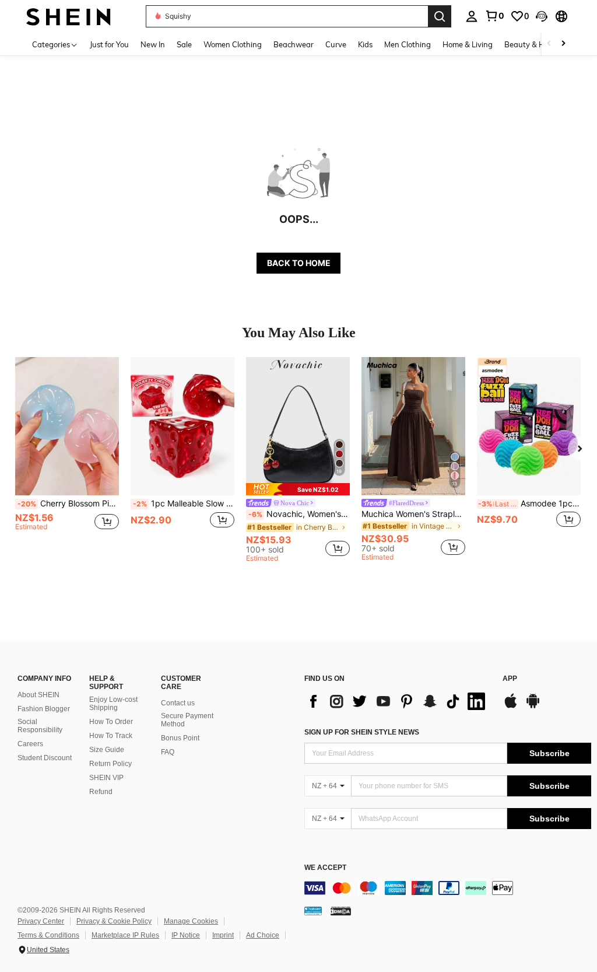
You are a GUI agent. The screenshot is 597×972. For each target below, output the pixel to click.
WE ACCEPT (325, 868)
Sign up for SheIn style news (361, 732)
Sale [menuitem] (184, 44)
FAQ (167, 752)
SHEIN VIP (106, 778)
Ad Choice (262, 935)
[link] (494, 16)
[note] (298, 489)
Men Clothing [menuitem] (407, 44)
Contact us (178, 703)
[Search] (439, 16)
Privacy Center (40, 921)
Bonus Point (180, 738)
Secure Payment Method (187, 720)
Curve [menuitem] (335, 44)
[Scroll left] (549, 44)
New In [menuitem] (153, 44)
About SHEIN (38, 695)
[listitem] (67, 455)
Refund (101, 792)
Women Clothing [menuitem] (232, 44)
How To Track (110, 736)
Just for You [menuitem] (109, 44)
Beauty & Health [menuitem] (533, 44)
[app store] (511, 706)
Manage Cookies (191, 921)
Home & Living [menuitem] (468, 44)
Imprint (223, 935)
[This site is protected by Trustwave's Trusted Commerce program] (313, 910)
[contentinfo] (447, 888)
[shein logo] (68, 16)
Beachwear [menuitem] (293, 44)
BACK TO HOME (299, 263)
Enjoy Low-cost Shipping (113, 703)
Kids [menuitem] (365, 44)
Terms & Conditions (48, 935)
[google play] (533, 706)
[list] (397, 701)
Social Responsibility (39, 726)
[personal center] (472, 16)
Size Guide (106, 750)
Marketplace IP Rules (125, 935)
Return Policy (110, 764)
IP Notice (185, 935)
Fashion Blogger (43, 709)
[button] (542, 16)
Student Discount (44, 758)
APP (510, 679)
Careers (30, 744)
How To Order (111, 722)
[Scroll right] (563, 44)
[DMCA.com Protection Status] (341, 910)
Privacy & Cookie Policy (114, 921)
